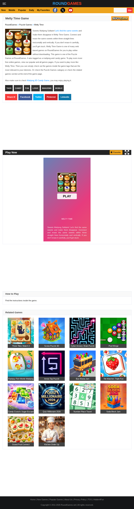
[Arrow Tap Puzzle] (52, 362)
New (3, 10)
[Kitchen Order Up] (52, 428)
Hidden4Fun (98, 499)
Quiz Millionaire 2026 (52, 411)
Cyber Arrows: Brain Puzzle (82, 346)
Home (32, 499)
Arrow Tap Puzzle (51, 379)
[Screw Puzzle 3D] (52, 329)
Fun (27, 88)
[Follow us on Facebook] (54, 10)
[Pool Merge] (113, 329)
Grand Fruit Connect (21, 444)
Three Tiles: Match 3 (21, 346)
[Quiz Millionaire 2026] (52, 395)
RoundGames (11, 25)
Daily (31, 10)
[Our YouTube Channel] (70, 10)
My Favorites (43, 10)
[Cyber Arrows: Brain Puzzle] (82, 329)
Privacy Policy (80, 499)
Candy (18, 88)
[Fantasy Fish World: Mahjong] (21, 362)
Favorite (117, 152)
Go (129, 10)
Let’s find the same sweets (66, 31)
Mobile (12, 10)
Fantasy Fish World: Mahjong (20, 379)
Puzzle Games (25, 25)
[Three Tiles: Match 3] (21, 329)
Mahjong (47, 88)
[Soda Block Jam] (113, 395)
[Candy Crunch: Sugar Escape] (21, 395)
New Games (42, 499)
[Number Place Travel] (82, 395)
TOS (90, 499)
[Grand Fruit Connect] (21, 428)
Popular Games (56, 499)
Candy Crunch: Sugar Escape (21, 411)
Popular (22, 10)
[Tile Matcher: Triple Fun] (113, 362)
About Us (68, 499)
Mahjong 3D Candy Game (38, 80)
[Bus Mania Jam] (82, 362)
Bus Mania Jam (82, 379)
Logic (35, 88)
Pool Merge (113, 346)
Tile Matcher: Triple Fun (113, 379)
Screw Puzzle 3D (51, 346)
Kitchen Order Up (51, 444)
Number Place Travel (83, 411)
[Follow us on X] (62, 10)
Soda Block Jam (113, 411)
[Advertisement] (107, 47)
